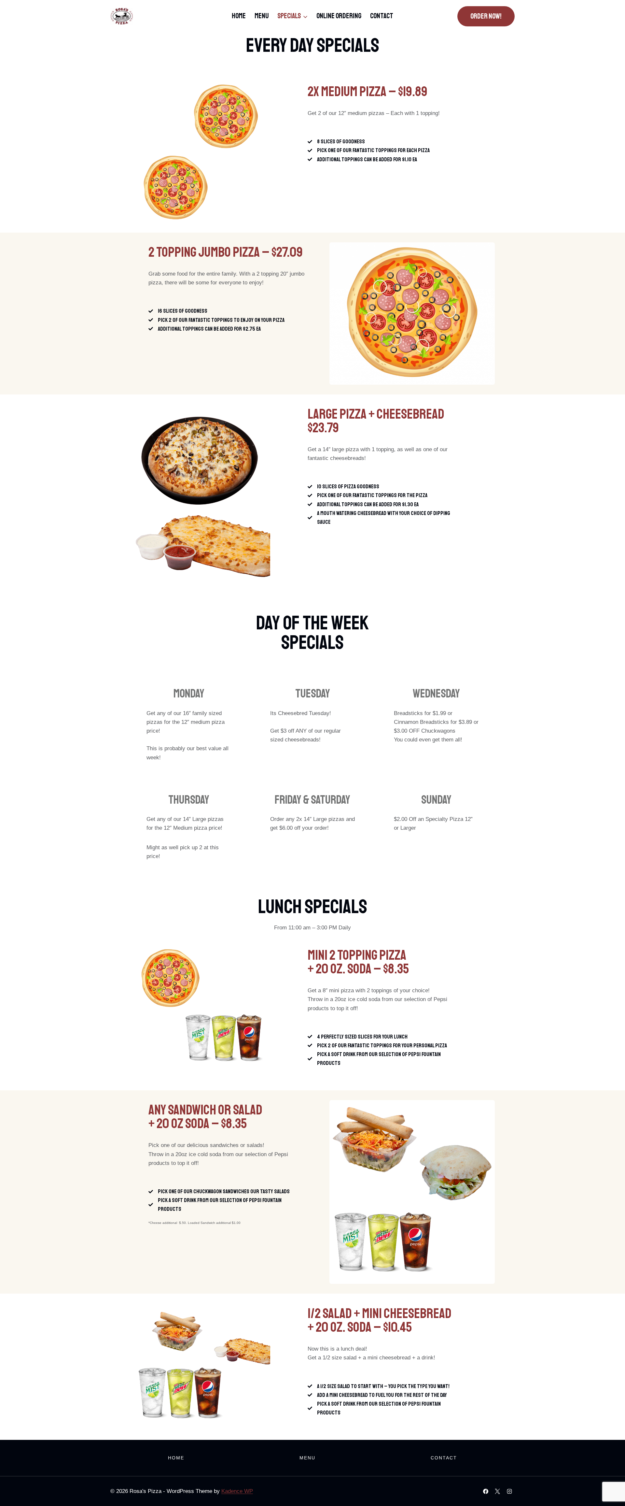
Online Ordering (338, 16)
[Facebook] (485, 1491)
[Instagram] (509, 1491)
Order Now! (486, 16)
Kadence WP (237, 1491)
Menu (262, 16)
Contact (381, 16)
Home (239, 16)
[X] (497, 1491)
